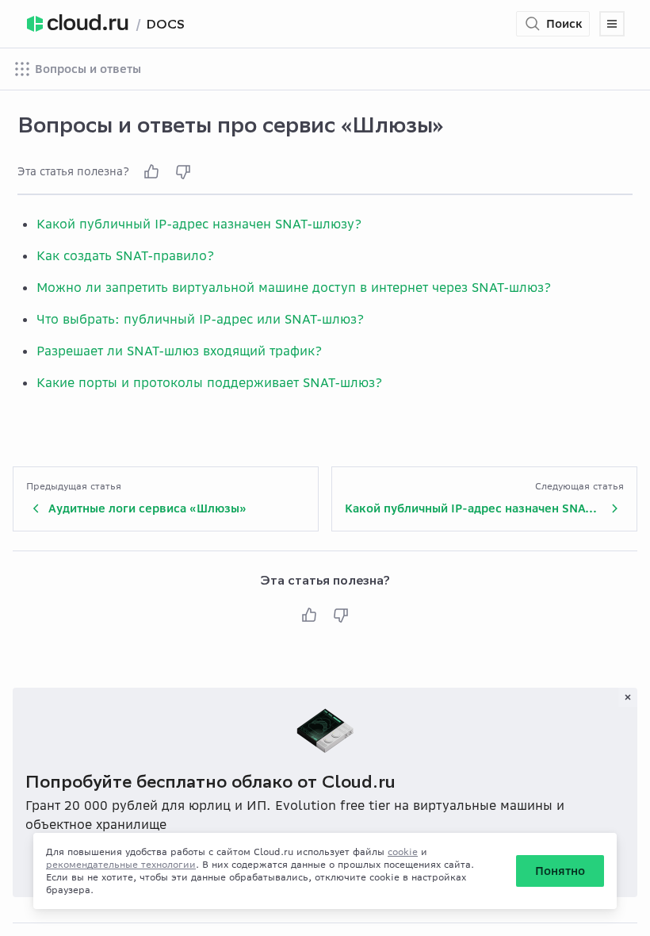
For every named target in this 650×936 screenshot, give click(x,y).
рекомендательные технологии (121, 864)
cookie (403, 851)
